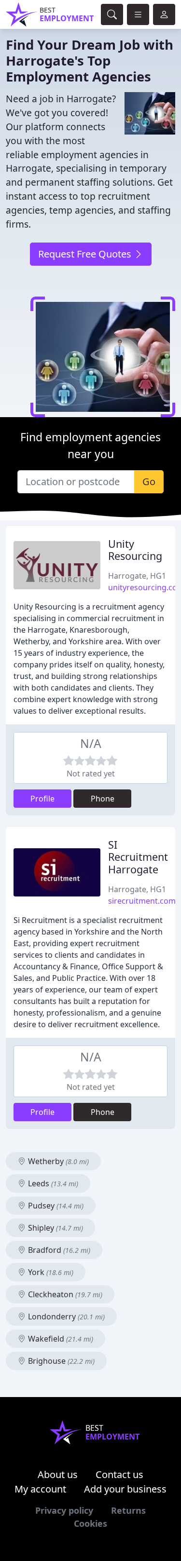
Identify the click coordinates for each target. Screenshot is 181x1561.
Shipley (54, 1227)
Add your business (125, 1488)
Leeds (52, 1183)
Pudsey (55, 1205)
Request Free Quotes (86, 253)
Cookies (90, 1523)
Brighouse (60, 1361)
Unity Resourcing (135, 550)
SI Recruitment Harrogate (138, 857)
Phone (102, 798)
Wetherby (57, 1161)
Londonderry (65, 1316)
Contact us (119, 1474)
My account (40, 1488)
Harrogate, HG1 (137, 575)
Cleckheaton (64, 1294)
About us (58, 1474)
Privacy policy (64, 1510)
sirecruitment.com (142, 901)
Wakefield (59, 1338)
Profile (42, 798)
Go (148, 481)
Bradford (58, 1250)
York (49, 1272)
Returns (128, 1510)
